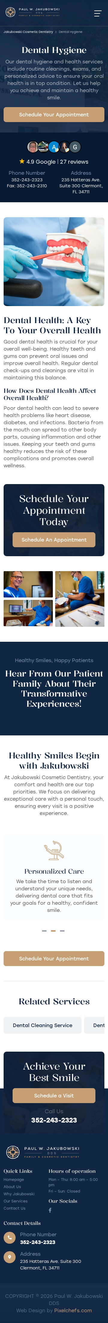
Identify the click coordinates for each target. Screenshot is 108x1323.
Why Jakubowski (19, 1193)
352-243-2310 (32, 185)
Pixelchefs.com (73, 1310)
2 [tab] (53, 931)
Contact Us (15, 1208)
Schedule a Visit (54, 1095)
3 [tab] (62, 931)
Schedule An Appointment (54, 539)
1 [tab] (44, 931)
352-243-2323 (27, 180)
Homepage (14, 1179)
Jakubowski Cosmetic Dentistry (28, 32)
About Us (12, 1186)
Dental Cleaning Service (42, 1025)
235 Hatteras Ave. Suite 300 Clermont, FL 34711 (81, 185)
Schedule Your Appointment (54, 114)
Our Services (16, 1201)
